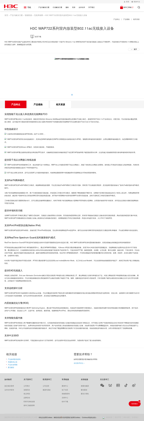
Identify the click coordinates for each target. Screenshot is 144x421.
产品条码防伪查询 (14, 359)
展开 (135, 49)
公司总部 (46, 386)
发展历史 (27, 390)
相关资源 (136, 19)
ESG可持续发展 (29, 401)
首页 (6, 15)
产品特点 (116, 19)
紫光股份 (84, 390)
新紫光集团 (85, 386)
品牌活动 (27, 397)
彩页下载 (38, 36)
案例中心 (65, 386)
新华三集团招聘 (29, 405)
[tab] (15, 104)
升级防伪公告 (12, 362)
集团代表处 (47, 390)
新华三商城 (127, 7)
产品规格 (126, 19)
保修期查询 (66, 393)
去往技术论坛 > (79, 363)
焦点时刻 (27, 393)
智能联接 (28, 15)
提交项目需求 (9, 386)
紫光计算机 (85, 393)
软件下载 (65, 401)
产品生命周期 (12, 364)
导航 (29, 7)
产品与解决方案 (16, 15)
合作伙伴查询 (9, 390)
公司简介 (27, 386)
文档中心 (65, 397)
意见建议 (11, 367)
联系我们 (135, 403)
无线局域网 (38, 15)
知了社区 (65, 390)
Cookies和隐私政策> (89, 417)
